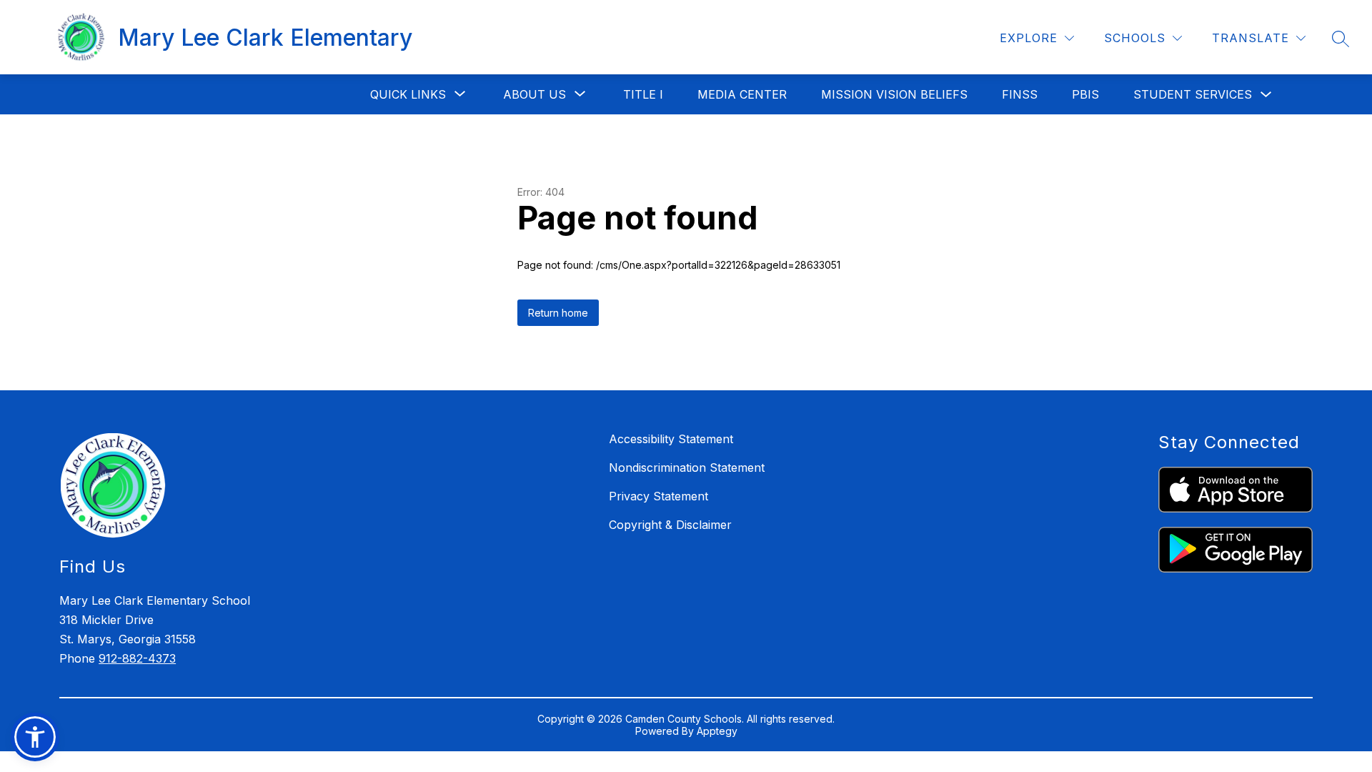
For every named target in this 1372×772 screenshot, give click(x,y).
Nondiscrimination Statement (687, 467)
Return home (558, 313)
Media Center (742, 94)
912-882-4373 (137, 658)
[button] (35, 737)
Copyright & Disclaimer (670, 525)
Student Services (1192, 94)
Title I (643, 94)
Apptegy (717, 731)
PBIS (1085, 94)
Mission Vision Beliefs (894, 94)
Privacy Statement (658, 496)
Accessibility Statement (671, 439)
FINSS (1020, 94)
